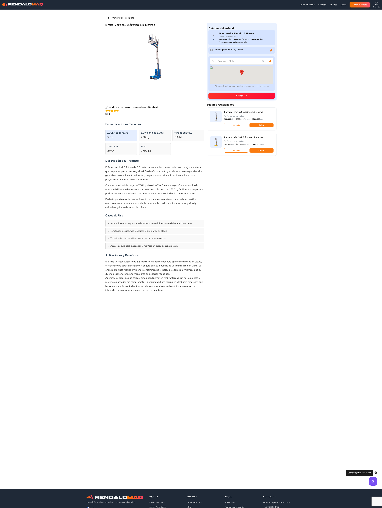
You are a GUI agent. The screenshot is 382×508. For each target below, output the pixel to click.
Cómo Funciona (194, 502)
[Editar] (271, 50)
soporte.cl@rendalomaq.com (276, 502)
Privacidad (230, 502)
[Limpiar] (263, 61)
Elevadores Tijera (156, 502)
